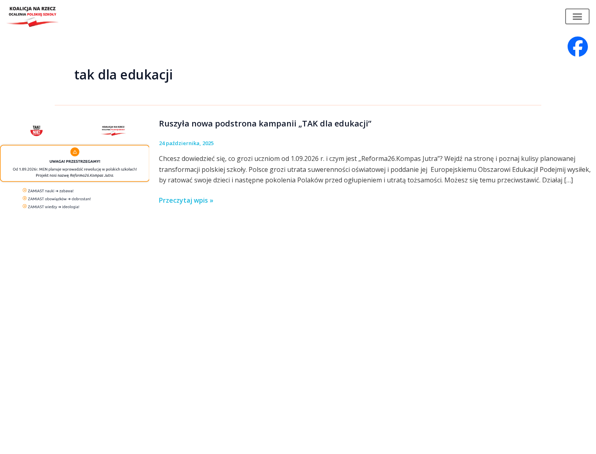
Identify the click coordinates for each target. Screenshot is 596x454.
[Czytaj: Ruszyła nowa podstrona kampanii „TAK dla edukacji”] (74, 163)
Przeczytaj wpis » (186, 200)
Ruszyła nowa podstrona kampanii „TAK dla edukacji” (265, 123)
